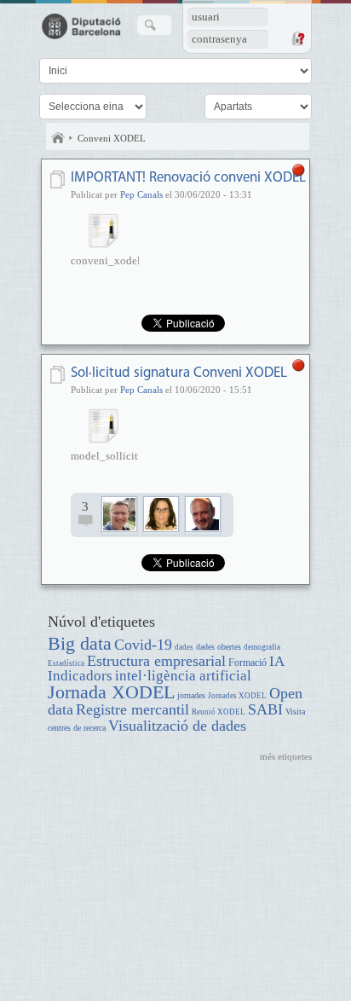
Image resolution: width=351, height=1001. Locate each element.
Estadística (66, 663)
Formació (247, 662)
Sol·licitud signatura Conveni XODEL (179, 373)
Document (59, 179)
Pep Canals (141, 194)
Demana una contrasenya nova (297, 38)
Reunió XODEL (218, 712)
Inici (58, 138)
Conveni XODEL (112, 138)
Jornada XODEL (111, 692)
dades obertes (218, 646)
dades (184, 647)
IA (277, 661)
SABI (265, 709)
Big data (80, 643)
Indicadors (80, 676)
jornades (191, 695)
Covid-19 (143, 644)
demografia (262, 647)
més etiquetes (286, 756)
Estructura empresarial (156, 660)
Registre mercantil (132, 709)
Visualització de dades (177, 725)
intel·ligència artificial (183, 676)
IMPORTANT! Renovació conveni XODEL (188, 178)
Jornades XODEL (237, 695)
